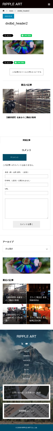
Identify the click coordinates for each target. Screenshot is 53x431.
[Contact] (30, 343)
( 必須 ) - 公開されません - (18, 180)
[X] (22, 343)
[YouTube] (26, 343)
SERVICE (26, 360)
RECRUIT (26, 379)
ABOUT (26, 351)
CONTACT (26, 374)
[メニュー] (49, 4)
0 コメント (15, 157)
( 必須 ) (16, 172)
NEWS (26, 365)
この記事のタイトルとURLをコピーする (26, 72)
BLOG (26, 370)
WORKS (27, 356)
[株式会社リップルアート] (26, 336)
